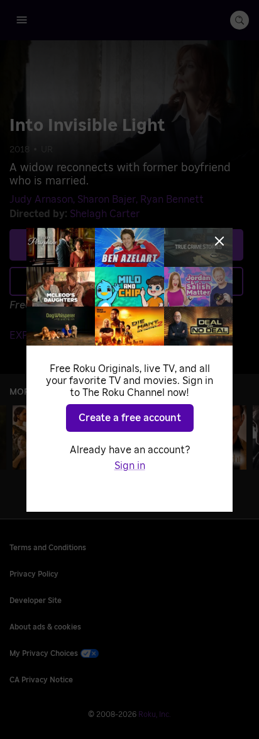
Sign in (129, 466)
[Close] (219, 241)
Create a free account (130, 418)
